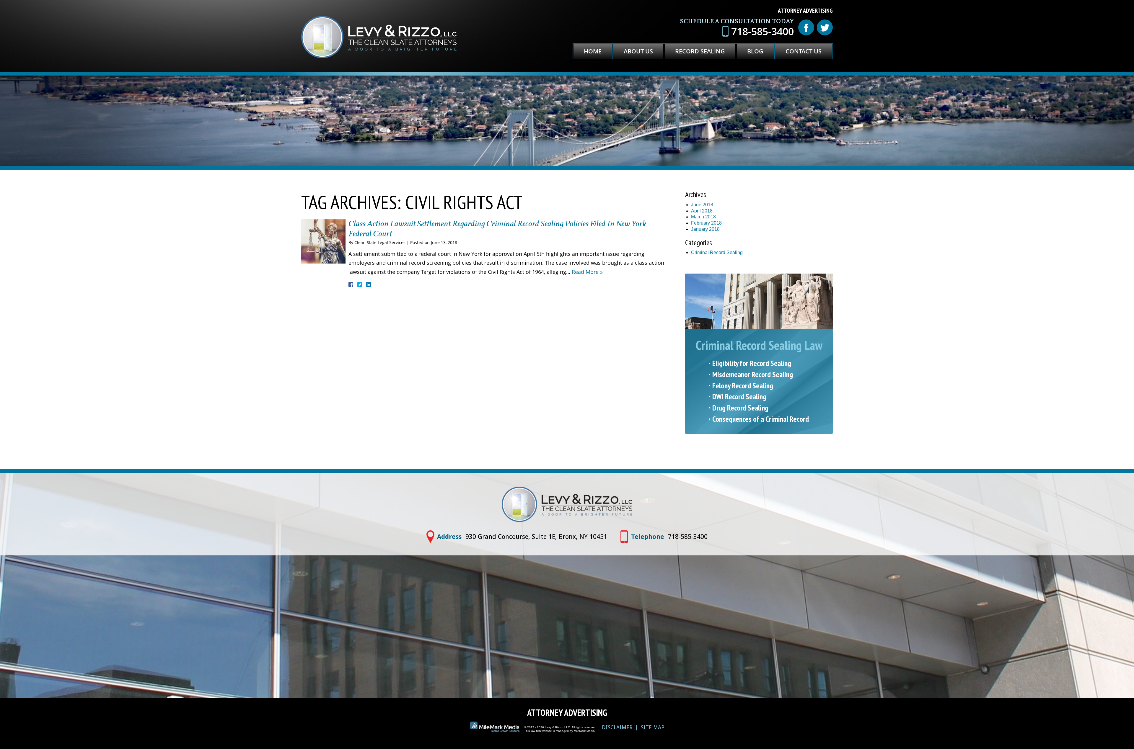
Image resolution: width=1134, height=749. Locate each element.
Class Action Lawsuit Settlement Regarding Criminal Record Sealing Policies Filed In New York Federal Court (497, 229)
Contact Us (804, 51)
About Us (638, 51)
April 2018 (702, 210)
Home (593, 51)
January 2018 (705, 229)
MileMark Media (584, 730)
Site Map (652, 727)
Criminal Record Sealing (717, 252)
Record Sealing (700, 51)
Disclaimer (617, 727)
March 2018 (703, 216)
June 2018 (702, 204)
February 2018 (706, 222)
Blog (755, 51)
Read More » (587, 271)
